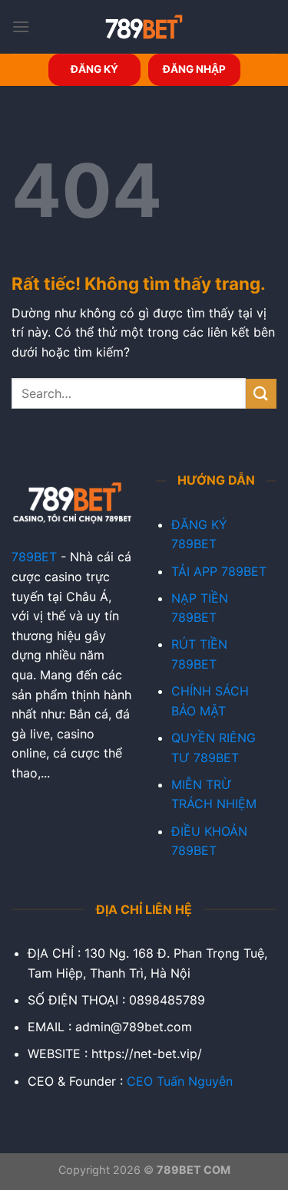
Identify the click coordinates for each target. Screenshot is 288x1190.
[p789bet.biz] (144, 27)
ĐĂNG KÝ (94, 69)
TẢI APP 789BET (218, 571)
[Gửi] (261, 394)
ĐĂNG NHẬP (194, 69)
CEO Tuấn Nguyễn (180, 1081)
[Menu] (21, 26)
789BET (34, 556)
